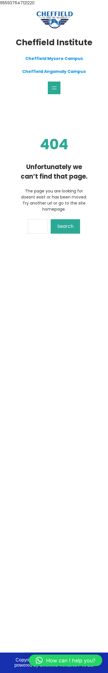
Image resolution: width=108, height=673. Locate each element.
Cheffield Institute (54, 42)
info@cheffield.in (41, 589)
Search (65, 226)
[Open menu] (54, 88)
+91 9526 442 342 (43, 600)
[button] (65, 660)
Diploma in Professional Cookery (50, 394)
